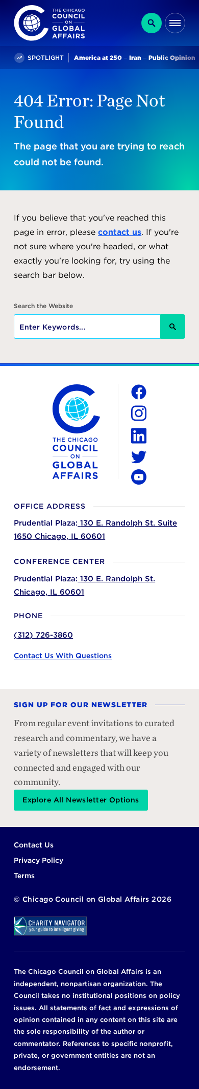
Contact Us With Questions (63, 655)
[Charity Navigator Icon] (99, 926)
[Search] (151, 23)
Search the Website (43, 306)
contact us (119, 232)
